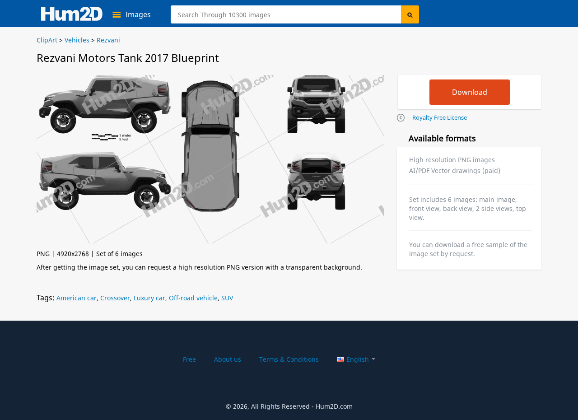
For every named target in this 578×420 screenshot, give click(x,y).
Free (189, 359)
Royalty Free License (439, 117)
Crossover (115, 298)
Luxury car (149, 298)
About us (227, 359)
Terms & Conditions (289, 359)
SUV (227, 298)
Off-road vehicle (193, 298)
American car (76, 298)
